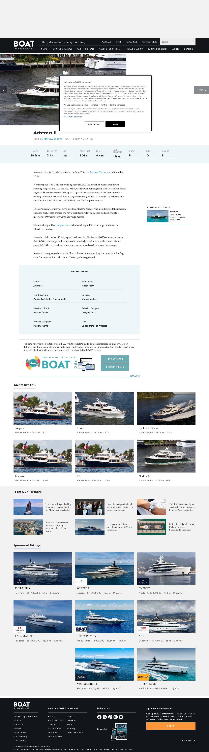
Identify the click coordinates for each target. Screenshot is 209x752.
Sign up (171, 726)
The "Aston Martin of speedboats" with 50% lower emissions (120, 527)
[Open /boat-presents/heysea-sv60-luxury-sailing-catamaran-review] (28, 507)
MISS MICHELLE (87, 684)
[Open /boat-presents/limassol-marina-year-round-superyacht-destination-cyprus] (28, 527)
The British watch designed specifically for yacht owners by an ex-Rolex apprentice (182, 507)
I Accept (115, 124)
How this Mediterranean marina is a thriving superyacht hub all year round (56, 527)
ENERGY (144, 588)
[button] (3, 89)
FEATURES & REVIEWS (62, 49)
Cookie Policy (20, 736)
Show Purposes (94, 124)
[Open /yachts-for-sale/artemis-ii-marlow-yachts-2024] (157, 216)
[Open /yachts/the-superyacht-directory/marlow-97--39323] (166, 456)
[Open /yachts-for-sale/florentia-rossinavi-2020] (43, 568)
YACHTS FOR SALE (85, 49)
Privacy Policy (20, 740)
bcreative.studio (75, 732)
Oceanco (143, 640)
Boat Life (52, 732)
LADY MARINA (24, 636)
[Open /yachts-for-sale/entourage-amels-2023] (166, 664)
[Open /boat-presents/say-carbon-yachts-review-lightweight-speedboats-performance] (89, 527)
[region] (105, 103)
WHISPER (83, 588)
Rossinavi (19, 593)
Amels (142, 593)
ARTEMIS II (174, 212)
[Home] (26, 45)
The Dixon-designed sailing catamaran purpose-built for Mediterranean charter (58, 507)
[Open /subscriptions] (116, 732)
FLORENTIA (22, 588)
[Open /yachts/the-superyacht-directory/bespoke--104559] (43, 456)
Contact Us (19, 724)
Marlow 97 (144, 476)
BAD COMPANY (86, 636)
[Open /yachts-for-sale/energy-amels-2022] (166, 568)
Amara (80, 428)
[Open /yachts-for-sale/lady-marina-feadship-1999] (43, 616)
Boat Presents (55, 736)
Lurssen (81, 593)
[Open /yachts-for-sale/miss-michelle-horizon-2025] (104, 664)
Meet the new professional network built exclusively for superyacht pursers (120, 507)
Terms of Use (20, 732)
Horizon (81, 688)
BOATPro (71, 720)
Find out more (115, 359)
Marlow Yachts (53, 139)
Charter (52, 724)
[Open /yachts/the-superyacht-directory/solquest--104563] (43, 408)
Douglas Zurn (62, 225)
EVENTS (175, 49)
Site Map (71, 728)
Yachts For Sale (55, 720)
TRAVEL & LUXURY (134, 49)
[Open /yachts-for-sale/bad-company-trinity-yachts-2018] (104, 616)
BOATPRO (188, 49)
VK (78, 476)
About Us (18, 720)
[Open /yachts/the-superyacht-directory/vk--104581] (104, 456)
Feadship (19, 640)
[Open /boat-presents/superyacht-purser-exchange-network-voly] (89, 507)
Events (70, 716)
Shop (69, 724)
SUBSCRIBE (131, 42)
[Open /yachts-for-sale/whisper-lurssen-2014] (104, 568)
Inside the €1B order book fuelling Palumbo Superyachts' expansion (181, 527)
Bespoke (19, 476)
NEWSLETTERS (149, 42)
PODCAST (106, 42)
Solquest (19, 428)
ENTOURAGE (147, 684)
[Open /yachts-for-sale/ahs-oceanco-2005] (166, 616)
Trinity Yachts (83, 640)
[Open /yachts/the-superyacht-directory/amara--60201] (104, 408)
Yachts (51, 716)
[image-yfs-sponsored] (20, 584)
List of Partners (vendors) (73, 117)
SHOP (118, 42)
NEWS (44, 49)
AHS (141, 636)
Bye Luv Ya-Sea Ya (148, 428)
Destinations (54, 728)
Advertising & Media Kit (25, 716)
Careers (17, 728)
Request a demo (115, 367)
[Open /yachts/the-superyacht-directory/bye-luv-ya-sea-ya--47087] (166, 408)
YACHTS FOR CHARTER (110, 49)
